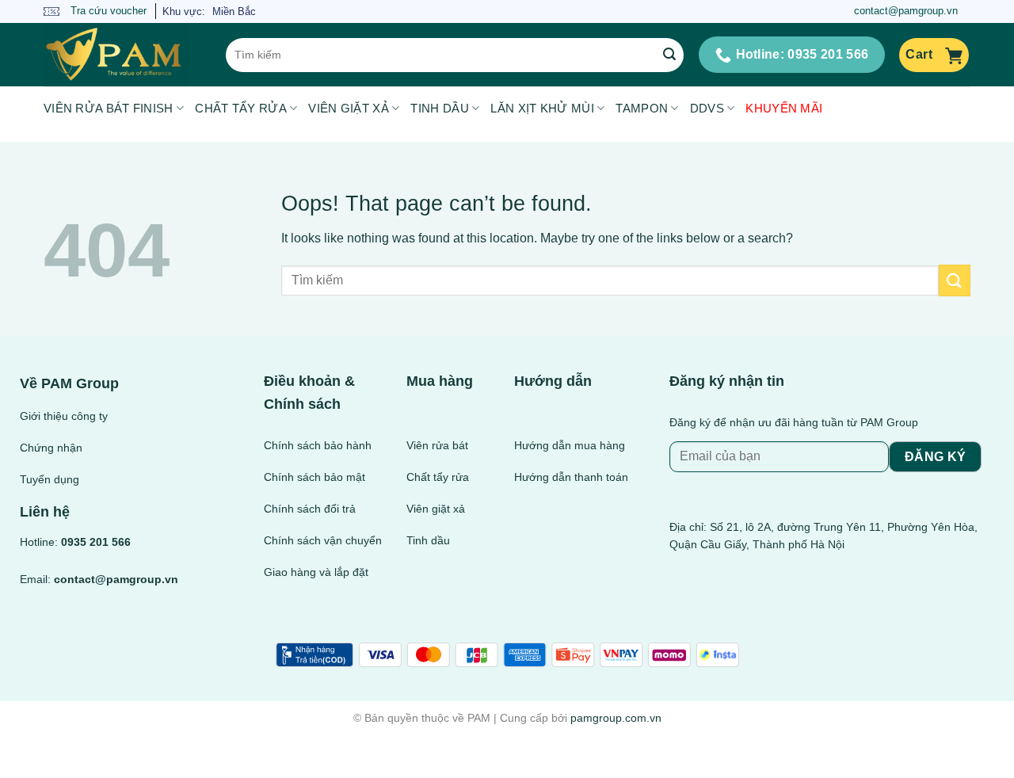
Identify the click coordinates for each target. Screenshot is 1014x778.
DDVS (707, 108)
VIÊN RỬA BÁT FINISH (108, 108)
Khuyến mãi (783, 108)
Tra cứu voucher (107, 11)
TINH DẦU (439, 108)
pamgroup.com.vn (615, 717)
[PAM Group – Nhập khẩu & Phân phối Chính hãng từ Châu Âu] (123, 54)
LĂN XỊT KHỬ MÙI (542, 108)
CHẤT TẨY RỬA (241, 108)
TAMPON (642, 108)
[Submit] (669, 54)
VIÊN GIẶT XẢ (348, 108)
